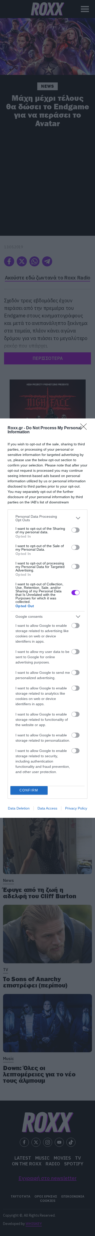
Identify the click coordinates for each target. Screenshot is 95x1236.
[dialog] (47, 618)
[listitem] (47, 518)
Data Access (47, 808)
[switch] (75, 530)
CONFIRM (29, 790)
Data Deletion (19, 808)
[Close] (85, 428)
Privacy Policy (76, 808)
